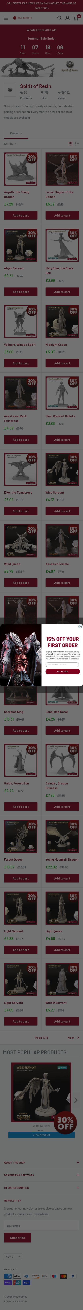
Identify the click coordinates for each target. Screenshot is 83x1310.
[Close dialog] (80, 626)
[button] (62, 674)
